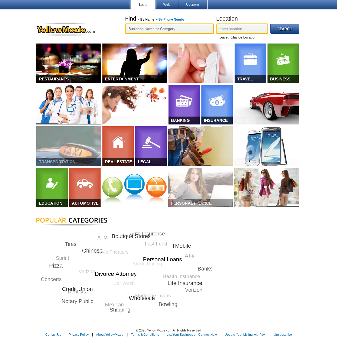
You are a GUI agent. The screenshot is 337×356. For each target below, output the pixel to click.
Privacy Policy (79, 334)
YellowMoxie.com (68, 29)
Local (143, 5)
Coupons (193, 4)
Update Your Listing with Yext (245, 334)
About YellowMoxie (109, 334)
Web (166, 4)
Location (227, 19)
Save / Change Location (238, 37)
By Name (147, 19)
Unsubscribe (283, 334)
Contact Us (53, 334)
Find (155, 19)
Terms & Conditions (145, 334)
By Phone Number (172, 19)
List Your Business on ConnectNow (192, 334)
